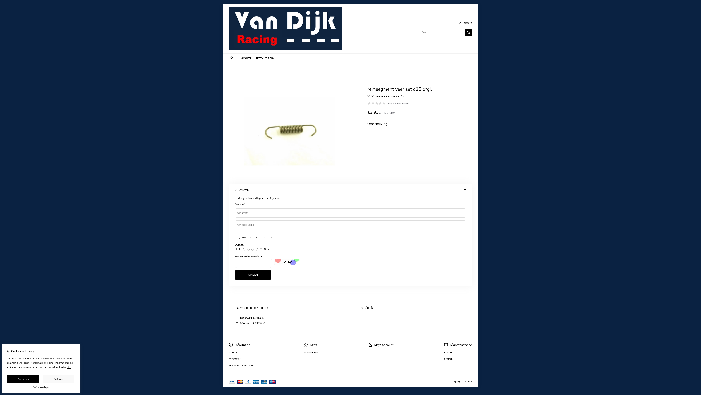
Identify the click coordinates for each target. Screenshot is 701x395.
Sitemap (448, 359)
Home (232, 68)
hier (69, 367)
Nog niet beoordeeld (398, 103)
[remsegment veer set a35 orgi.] (289, 176)
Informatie (265, 58)
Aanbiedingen (311, 352)
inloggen (467, 23)
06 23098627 (258, 323)
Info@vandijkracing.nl (252, 317)
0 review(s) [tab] (242, 189)
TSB (470, 381)
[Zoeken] (468, 32)
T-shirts (245, 58)
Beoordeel (240, 204)
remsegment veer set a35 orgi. (253, 68)
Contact (448, 352)
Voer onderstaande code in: (249, 256)
